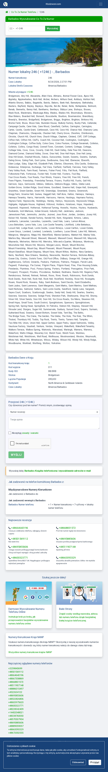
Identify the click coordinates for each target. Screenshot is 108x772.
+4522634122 (15, 692)
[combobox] (11, 28)
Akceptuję (25, 433)
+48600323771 (19, 557)
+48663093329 (67, 557)
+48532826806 (15, 699)
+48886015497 (15, 688)
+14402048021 (15, 712)
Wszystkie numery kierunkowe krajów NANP (30, 652)
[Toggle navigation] (101, 4)
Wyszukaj (52, 28)
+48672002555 (15, 732)
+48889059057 (15, 726)
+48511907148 (67, 546)
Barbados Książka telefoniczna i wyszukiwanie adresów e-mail (57, 470)
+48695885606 (67, 538)
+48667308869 (15, 678)
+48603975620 (15, 702)
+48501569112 (19, 538)
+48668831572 (67, 528)
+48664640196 (19, 528)
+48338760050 (15, 716)
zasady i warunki (30, 433)
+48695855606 (19, 546)
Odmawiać (78, 762)
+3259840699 (15, 668)
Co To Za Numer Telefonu (23, 12)
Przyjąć (94, 762)
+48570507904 (15, 719)
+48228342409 (15, 709)
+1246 (30, 92)
